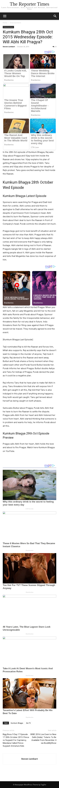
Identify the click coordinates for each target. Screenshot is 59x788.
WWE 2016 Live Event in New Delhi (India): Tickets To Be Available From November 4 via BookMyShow (43, 738)
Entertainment (15, 23)
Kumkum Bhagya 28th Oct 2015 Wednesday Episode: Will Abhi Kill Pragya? (28, 36)
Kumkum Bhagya (17, 723)
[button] (4, 16)
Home (5, 23)
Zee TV (28, 723)
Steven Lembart (9, 47)
